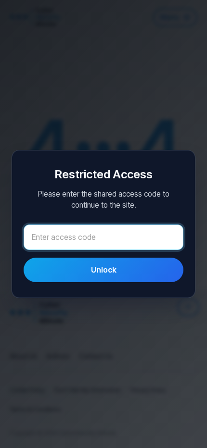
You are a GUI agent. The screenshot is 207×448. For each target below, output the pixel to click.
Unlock (103, 269)
